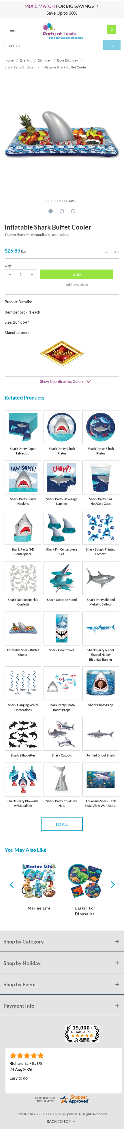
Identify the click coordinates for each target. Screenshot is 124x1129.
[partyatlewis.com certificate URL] (62, 1098)
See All (62, 824)
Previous (11, 884)
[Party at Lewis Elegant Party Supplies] (62, 29)
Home (9, 60)
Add (77, 274)
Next (112, 884)
